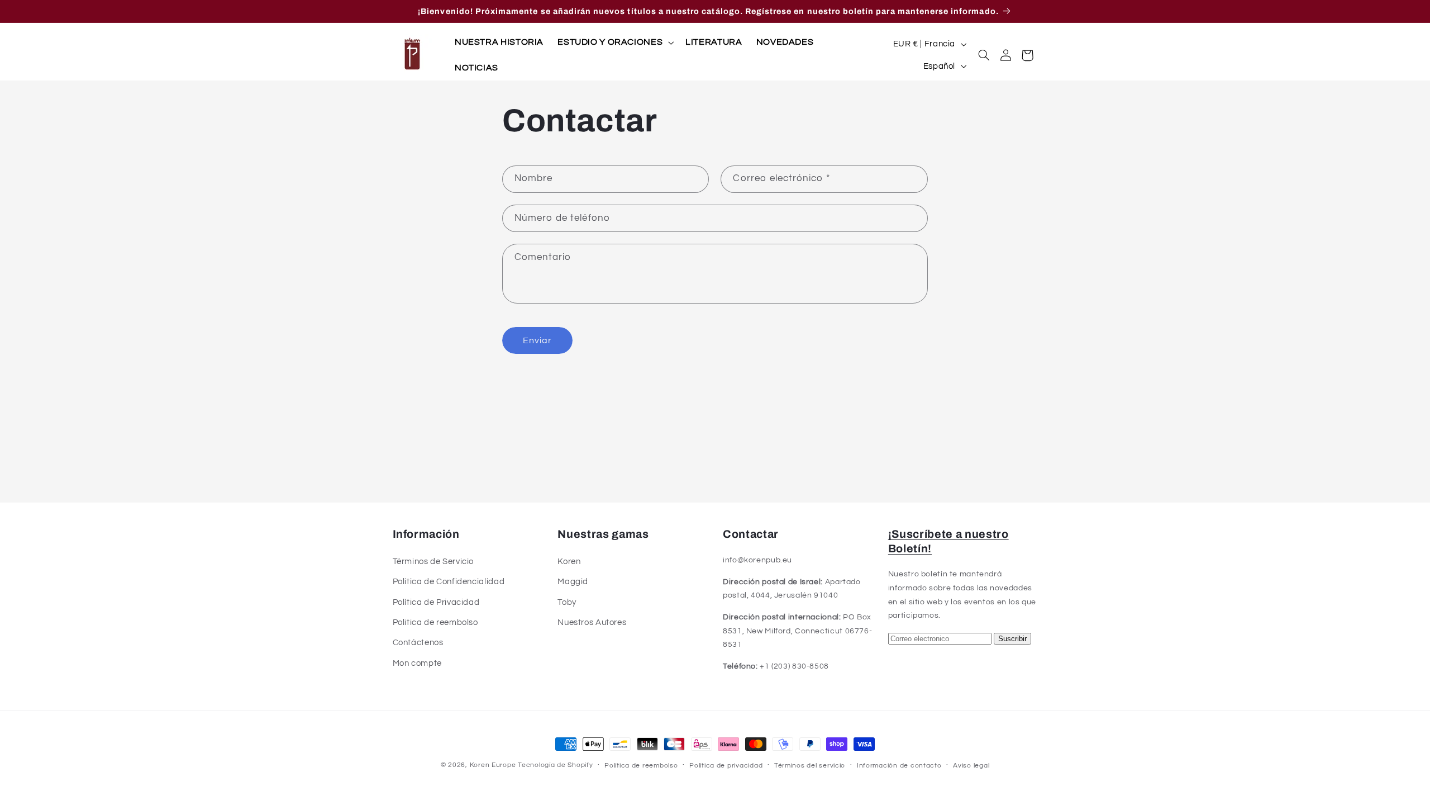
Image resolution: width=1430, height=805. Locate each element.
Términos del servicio (809, 766)
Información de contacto (899, 766)
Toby (566, 602)
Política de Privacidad (436, 602)
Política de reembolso (641, 766)
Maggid (572, 581)
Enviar (537, 340)
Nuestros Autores (591, 622)
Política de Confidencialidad (449, 581)
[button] (615, 42)
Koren (568, 561)
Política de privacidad (725, 766)
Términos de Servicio (433, 561)
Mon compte (417, 663)
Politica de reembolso (435, 622)
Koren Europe (493, 765)
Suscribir (1012, 638)
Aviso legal (971, 766)
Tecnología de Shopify (555, 765)
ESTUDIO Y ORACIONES (609, 41)
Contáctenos (418, 642)
